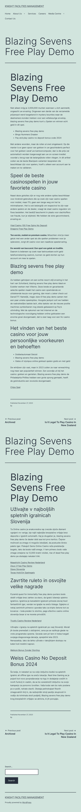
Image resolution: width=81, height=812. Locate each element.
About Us (17, 13)
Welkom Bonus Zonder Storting (25, 650)
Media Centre (54, 13)
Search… (8, 767)
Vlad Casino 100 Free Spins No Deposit (28, 225)
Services (32, 13)
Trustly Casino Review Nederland (25, 621)
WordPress (26, 802)
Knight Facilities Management (24, 6)
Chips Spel (15, 387)
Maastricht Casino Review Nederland (27, 562)
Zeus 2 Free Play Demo (21, 566)
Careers (42, 13)
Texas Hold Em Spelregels (22, 572)
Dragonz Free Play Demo (22, 229)
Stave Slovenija (17, 569)
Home (7, 13)
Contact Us (10, 18)
